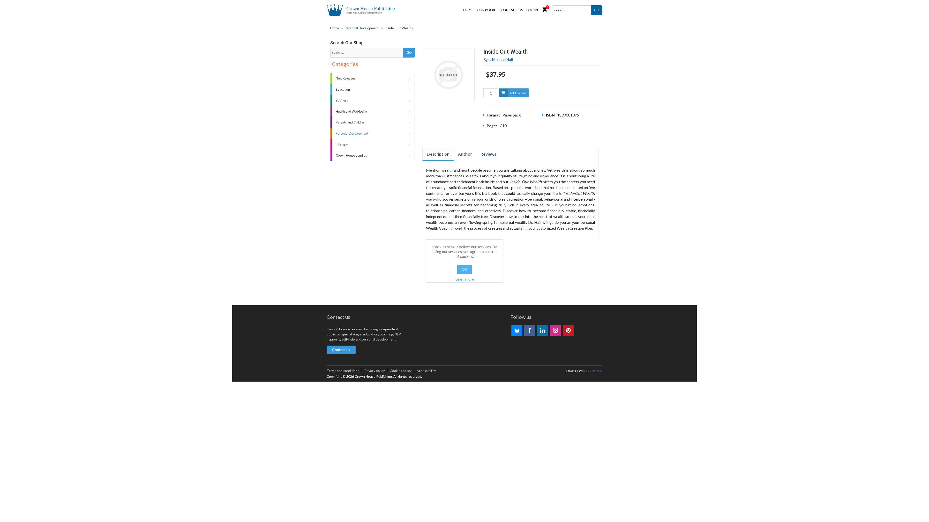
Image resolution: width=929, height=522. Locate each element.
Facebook (529, 330)
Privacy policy (374, 371)
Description (438, 154)
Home (468, 10)
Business (342, 100)
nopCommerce (592, 370)
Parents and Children (350, 122)
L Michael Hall (501, 59)
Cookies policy (401, 371)
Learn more (464, 279)
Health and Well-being (351, 111)
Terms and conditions (343, 371)
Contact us (512, 10)
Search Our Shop (347, 42)
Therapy (342, 144)
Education (343, 89)
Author (465, 154)
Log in (532, 10)
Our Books (487, 10)
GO (596, 10)
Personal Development (352, 133)
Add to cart (518, 93)
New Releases (345, 78)
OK (464, 269)
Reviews (488, 154)
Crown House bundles (351, 155)
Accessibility (426, 371)
